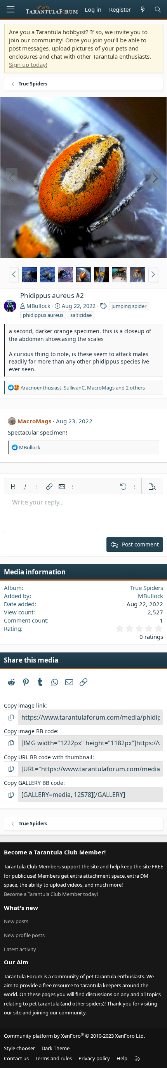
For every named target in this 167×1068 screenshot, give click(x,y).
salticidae (81, 314)
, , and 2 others (83, 387)
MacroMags (34, 421)
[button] (14, 274)
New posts (16, 921)
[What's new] (142, 9)
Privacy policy (94, 1058)
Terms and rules (53, 1058)
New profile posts (24, 935)
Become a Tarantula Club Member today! (51, 894)
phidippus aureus (43, 314)
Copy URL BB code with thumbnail (48, 757)
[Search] (157, 9)
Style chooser (19, 1048)
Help (122, 1058)
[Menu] (10, 9)
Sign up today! (28, 64)
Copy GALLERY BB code (33, 782)
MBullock (38, 306)
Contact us (16, 1058)
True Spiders (146, 587)
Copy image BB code (30, 731)
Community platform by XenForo (74, 1035)
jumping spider (128, 306)
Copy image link (24, 705)
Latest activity (20, 949)
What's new (21, 907)
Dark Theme (56, 1048)
